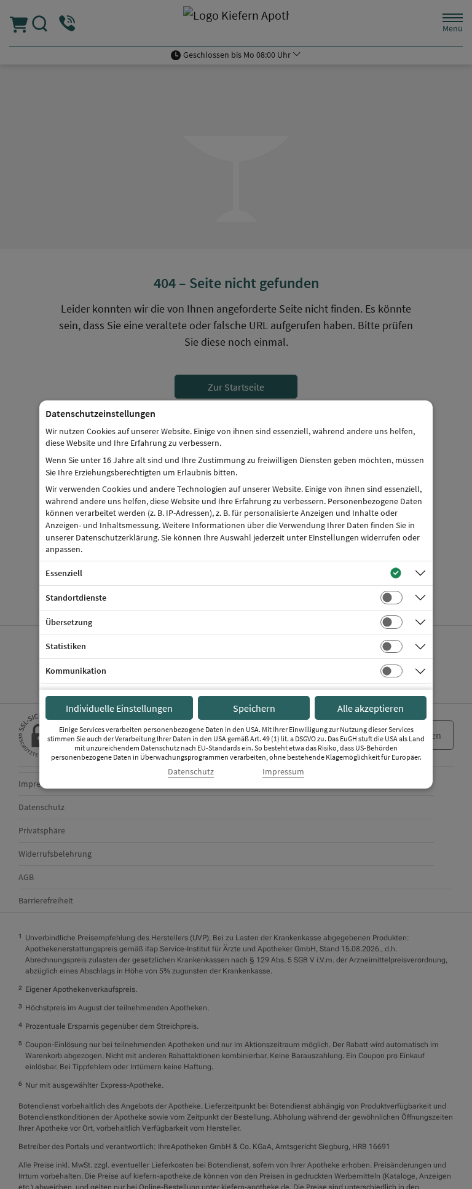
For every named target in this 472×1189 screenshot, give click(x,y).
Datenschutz (191, 771)
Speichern (254, 708)
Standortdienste (75, 597)
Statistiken (65, 646)
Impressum (283, 771)
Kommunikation (75, 670)
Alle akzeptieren (370, 708)
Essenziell (63, 573)
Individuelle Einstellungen (119, 708)
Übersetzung (68, 622)
